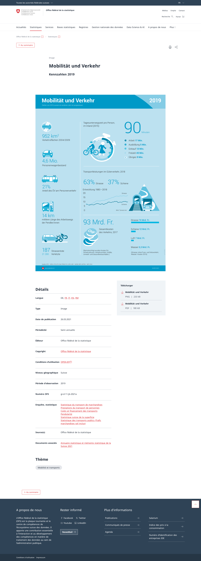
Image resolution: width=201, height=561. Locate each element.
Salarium (153, 518)
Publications (111, 518)
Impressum (40, 557)
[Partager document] (176, 47)
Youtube (68, 523)
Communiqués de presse (117, 525)
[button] (21, 27)
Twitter (82, 518)
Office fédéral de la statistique (60, 10)
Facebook (68, 518)
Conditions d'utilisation (25, 557)
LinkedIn (81, 523)
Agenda (109, 531)
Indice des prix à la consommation (158, 526)
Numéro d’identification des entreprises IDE (163, 537)
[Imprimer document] (170, 47)
